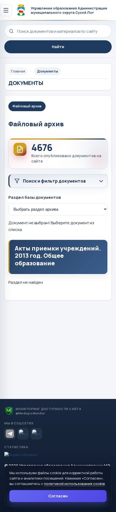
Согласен (58, 495)
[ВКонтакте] (23, 433)
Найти (58, 46)
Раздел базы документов (34, 197)
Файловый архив (27, 106)
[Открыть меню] (6, 10)
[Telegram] (9, 433)
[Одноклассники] (36, 433)
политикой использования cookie (74, 483)
